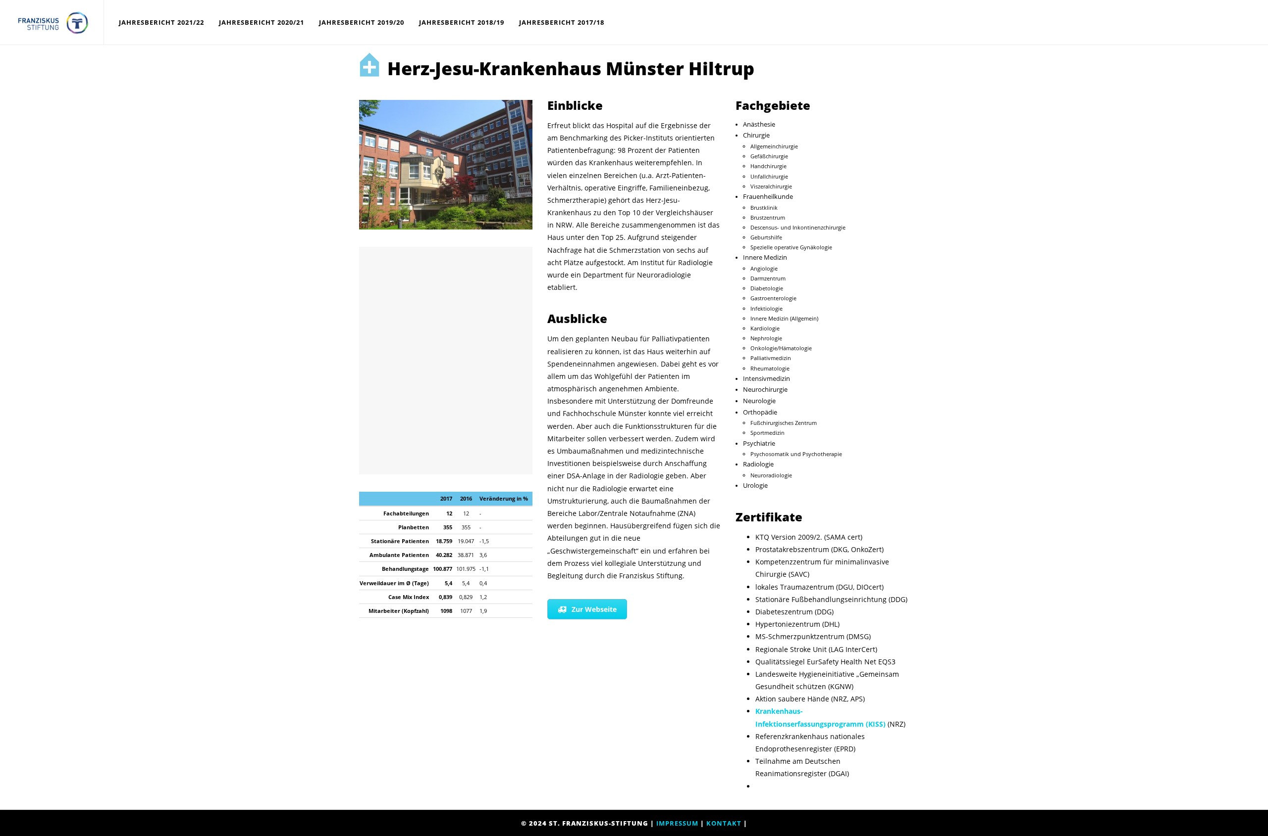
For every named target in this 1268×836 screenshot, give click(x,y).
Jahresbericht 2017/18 (561, 22)
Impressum (677, 823)
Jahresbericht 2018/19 (461, 22)
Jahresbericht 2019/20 (361, 22)
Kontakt (723, 823)
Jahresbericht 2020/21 (261, 22)
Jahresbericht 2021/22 (161, 22)
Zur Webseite (594, 609)
